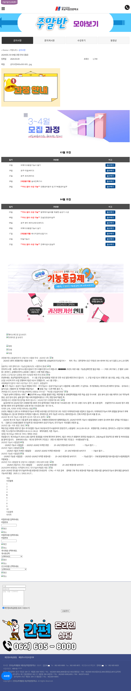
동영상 (114, 40)
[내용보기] (26, 608)
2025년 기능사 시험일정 (10, 442)
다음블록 (9, 511)
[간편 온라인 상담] (39, 634)
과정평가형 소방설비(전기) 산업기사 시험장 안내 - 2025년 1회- (25, 357)
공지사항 (17, 40)
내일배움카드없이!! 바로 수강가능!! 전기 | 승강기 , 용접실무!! (24, 383)
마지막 (8, 514)
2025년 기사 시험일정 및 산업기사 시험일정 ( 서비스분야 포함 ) (25, 462)
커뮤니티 (13, 50)
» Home (4, 50)
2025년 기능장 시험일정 (10, 453)
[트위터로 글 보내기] (14, 337)
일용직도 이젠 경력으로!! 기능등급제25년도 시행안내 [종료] (24, 366)
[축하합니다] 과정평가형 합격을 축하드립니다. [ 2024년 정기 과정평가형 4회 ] (31, 400)
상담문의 (65, 611)
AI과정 (7, 675)
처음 (8, 478)
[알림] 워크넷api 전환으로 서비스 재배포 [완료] (19, 433)
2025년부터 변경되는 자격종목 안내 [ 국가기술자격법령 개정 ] (24, 467)
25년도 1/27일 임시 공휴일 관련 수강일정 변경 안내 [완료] (23, 374)
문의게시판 (49, 40)
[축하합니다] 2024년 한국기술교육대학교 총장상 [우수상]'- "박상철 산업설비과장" (32, 391)
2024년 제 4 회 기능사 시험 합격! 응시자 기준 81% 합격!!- (23, 417)
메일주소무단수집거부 (26, 657)
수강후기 (81, 40)
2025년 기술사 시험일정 (10, 448)
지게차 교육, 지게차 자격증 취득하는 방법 (17, 408)
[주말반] (65, 22)
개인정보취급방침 (10, 657)
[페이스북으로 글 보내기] (16, 334)
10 (7, 509)
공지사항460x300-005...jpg (21, 64)
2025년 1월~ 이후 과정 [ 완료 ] (13, 425)
